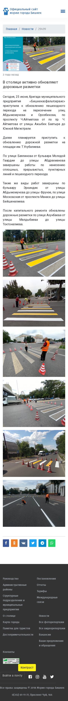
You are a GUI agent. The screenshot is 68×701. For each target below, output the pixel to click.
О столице (9, 616)
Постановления (46, 578)
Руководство (11, 578)
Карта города (11, 622)
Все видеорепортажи (52, 628)
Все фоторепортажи (51, 622)
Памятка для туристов (16, 628)
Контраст (27, 667)
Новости (28, 29)
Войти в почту (12, 675)
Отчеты (41, 585)
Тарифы (42, 591)
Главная (11, 29)
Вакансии (45, 634)
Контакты (8, 652)
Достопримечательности (18, 634)
